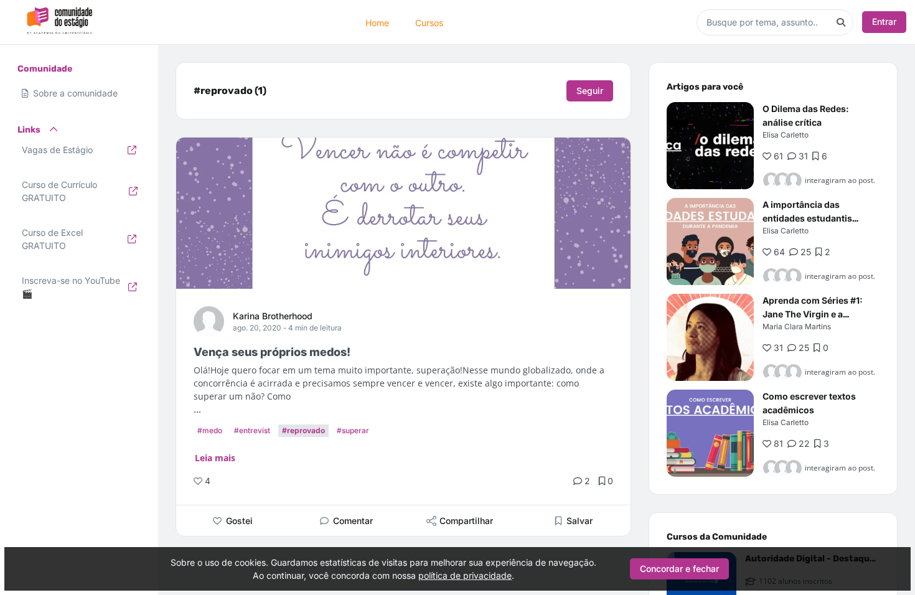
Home (377, 22)
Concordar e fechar (679, 568)
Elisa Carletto (785, 134)
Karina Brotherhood (272, 316)
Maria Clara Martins (796, 326)
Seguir (589, 90)
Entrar (884, 21)
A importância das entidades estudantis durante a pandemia (807, 218)
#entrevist (252, 430)
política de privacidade (465, 575)
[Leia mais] (710, 145)
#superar (353, 430)
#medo (209, 430)
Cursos (429, 22)
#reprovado (303, 430)
